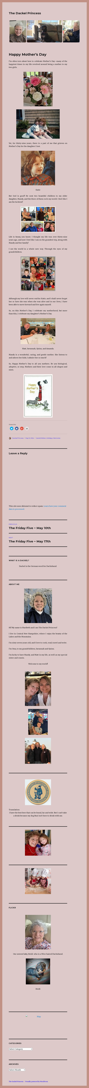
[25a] (38, 124)
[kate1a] (38, 168)
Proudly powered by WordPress (36, 1081)
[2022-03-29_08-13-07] (38, 971)
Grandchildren (41, 438)
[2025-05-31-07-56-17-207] (38, 932)
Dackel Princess (17, 438)
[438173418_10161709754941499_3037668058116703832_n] (38, 89)
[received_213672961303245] (38, 722)
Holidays (49, 438)
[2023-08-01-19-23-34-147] (38, 688)
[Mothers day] (38, 219)
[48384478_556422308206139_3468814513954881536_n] (38, 881)
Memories (56, 438)
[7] (38, 843)
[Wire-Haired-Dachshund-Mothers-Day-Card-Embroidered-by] (38, 395)
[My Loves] (38, 273)
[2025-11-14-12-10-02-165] (38, 606)
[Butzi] (38, 792)
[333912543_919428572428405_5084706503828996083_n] (38, 331)
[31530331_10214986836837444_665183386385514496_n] (38, 751)
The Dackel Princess (25, 13)
